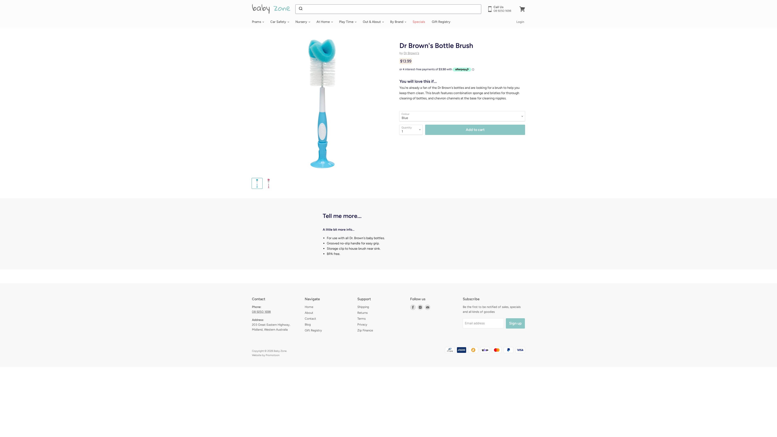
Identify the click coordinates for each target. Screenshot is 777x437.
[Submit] (300, 9)
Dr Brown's (411, 53)
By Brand (397, 22)
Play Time (346, 22)
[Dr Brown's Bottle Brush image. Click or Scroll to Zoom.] (322, 103)
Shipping (363, 307)
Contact (310, 318)
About (309, 313)
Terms (361, 318)
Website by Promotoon (265, 355)
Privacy (362, 324)
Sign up (515, 323)
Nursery (301, 22)
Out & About (372, 22)
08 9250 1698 (261, 312)
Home (309, 307)
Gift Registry (441, 22)
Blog (308, 324)
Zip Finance (365, 330)
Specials (419, 22)
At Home (323, 22)
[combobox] (388, 9)
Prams (257, 22)
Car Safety (278, 22)
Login (520, 22)
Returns (362, 313)
